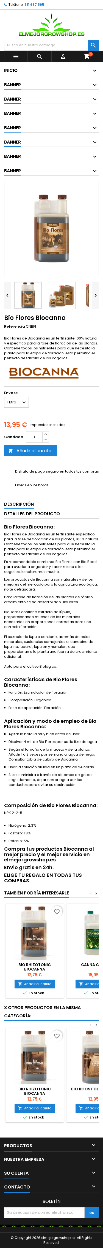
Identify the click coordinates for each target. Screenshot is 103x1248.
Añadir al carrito (29, 451)
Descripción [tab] (19, 504)
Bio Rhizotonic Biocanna (34, 967)
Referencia (14, 326)
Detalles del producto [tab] (32, 514)
